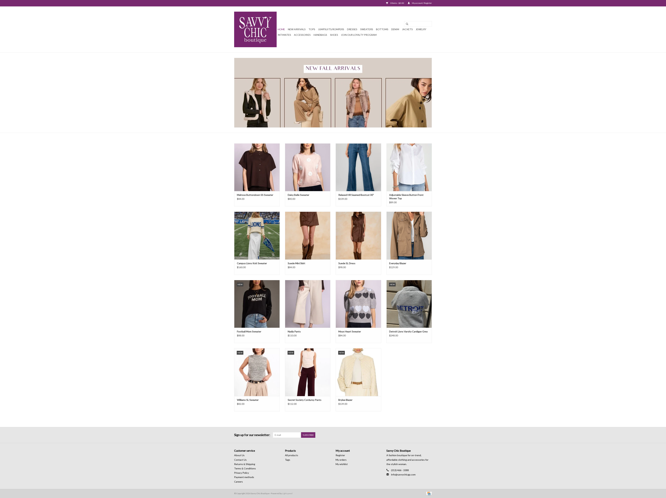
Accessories (302, 34)
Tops (312, 29)
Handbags (320, 34)
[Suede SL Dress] (358, 235)
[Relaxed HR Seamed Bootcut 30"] (358, 167)
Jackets (407, 29)
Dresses (352, 29)
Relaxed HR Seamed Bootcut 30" (356, 194)
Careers (238, 481)
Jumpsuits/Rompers (331, 29)
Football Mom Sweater (249, 331)
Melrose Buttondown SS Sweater (255, 194)
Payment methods (244, 477)
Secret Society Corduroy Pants (304, 399)
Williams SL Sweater (248, 399)
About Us (239, 455)
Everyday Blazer (397, 263)
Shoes (334, 34)
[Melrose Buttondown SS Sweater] (257, 167)
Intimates (284, 34)
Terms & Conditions (245, 468)
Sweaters (366, 29)
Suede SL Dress (346, 263)
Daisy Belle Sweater (298, 194)
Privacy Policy (241, 472)
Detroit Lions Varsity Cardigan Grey (408, 331)
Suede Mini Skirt (296, 263)
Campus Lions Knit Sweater (252, 263)
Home (281, 29)
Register (340, 455)
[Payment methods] (428, 493)
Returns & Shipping (244, 464)
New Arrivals (297, 29)
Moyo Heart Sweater (349, 331)
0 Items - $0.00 (397, 3)
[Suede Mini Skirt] (308, 235)
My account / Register (422, 3)
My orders (341, 459)
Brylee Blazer (345, 399)
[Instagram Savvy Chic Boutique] (429, 435)
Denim (395, 29)
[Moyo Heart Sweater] (358, 304)
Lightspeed (287, 493)
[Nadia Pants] (308, 304)
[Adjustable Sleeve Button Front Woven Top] (409, 167)
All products (291, 455)
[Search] (407, 24)
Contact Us (240, 459)
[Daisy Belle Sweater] (308, 167)
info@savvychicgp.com (403, 474)
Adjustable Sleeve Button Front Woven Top (406, 196)
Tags (287, 459)
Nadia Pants (294, 331)
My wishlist (342, 464)
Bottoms (382, 29)
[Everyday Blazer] (409, 235)
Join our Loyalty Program (359, 34)
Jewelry (421, 29)
